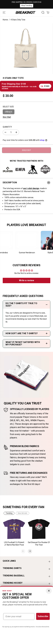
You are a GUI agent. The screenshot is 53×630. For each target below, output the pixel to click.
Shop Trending (26, 5)
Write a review (26, 280)
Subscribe (43, 616)
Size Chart (7, 117)
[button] (4, 12)
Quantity (7, 127)
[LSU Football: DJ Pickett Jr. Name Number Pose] (14, 529)
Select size (8, 107)
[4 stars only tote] (26, 48)
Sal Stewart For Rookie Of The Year (39, 543)
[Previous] (23, 551)
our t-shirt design (31, 188)
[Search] (42, 12)
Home (5, 20)
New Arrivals (22, 513)
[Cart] (47, 12)
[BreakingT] (26, 12)
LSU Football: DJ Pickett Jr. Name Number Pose (14, 543)
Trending (9, 513)
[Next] (30, 551)
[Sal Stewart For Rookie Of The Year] (39, 529)
